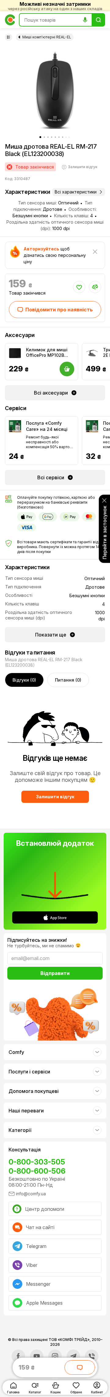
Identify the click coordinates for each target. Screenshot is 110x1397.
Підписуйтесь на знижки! (37, 940)
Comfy (16, 1052)
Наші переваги (26, 1111)
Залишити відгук (55, 796)
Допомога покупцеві (34, 1091)
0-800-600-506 (37, 1171)
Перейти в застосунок (104, 532)
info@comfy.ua (31, 1193)
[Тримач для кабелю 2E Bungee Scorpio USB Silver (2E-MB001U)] (92, 353)
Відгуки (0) (24, 680)
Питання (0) (68, 680)
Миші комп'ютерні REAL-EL (46, 37)
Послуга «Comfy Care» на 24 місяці (47, 426)
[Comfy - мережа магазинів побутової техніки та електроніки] (10, 20)
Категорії (20, 1130)
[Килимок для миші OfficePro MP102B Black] (15, 353)
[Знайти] (98, 20)
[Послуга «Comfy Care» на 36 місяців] (92, 426)
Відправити (55, 973)
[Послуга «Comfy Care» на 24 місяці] (15, 426)
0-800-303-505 (37, 1162)
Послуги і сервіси (29, 1072)
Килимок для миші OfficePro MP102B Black (47, 352)
